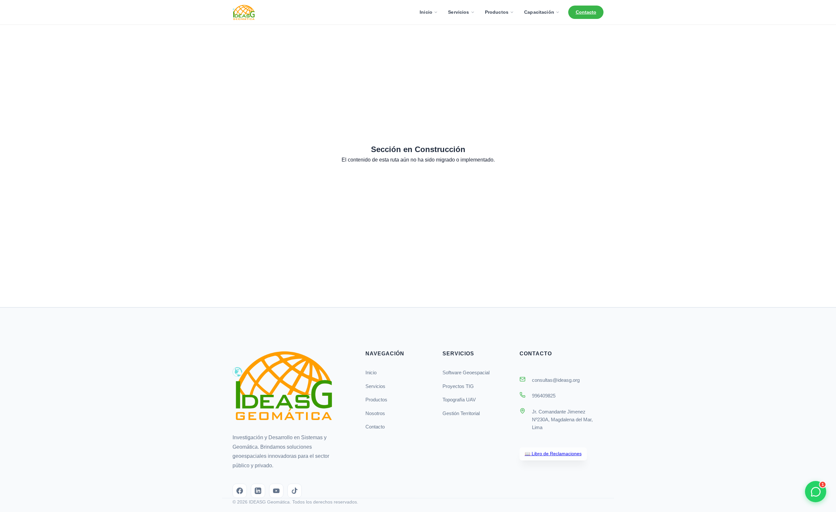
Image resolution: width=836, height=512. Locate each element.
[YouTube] (276, 491)
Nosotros (375, 413)
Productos (496, 12)
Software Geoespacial (466, 372)
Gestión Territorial (461, 413)
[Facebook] (240, 491)
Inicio (426, 12)
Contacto (586, 12)
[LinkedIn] (258, 491)
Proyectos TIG (458, 386)
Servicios (458, 12)
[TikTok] (294, 491)
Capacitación (539, 12)
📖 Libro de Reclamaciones (553, 453)
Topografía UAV (459, 399)
